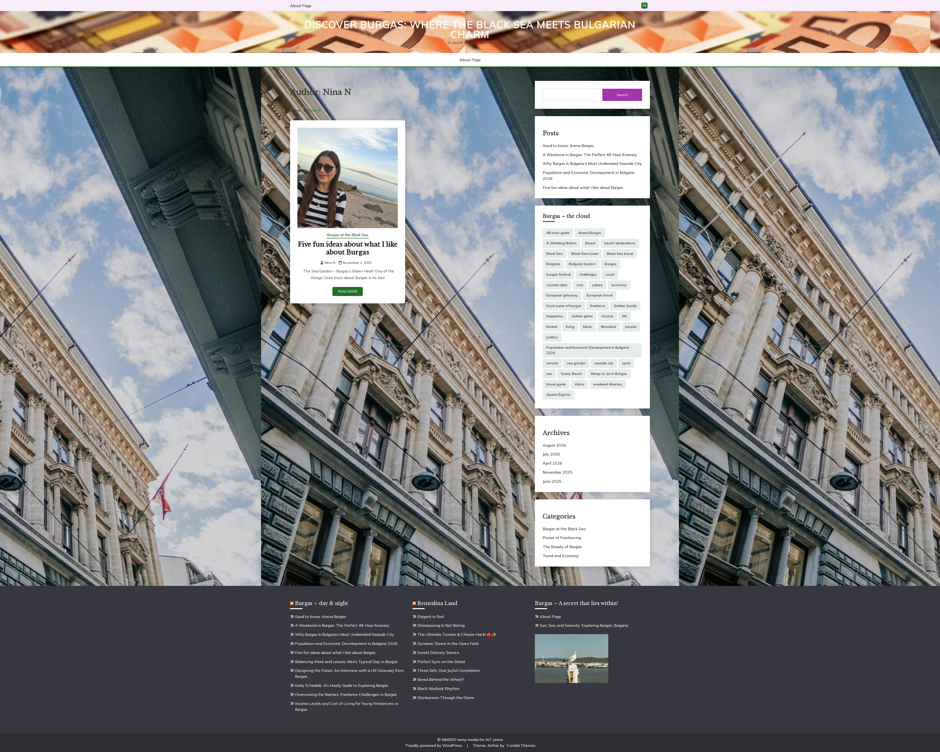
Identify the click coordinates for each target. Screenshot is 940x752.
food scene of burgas (563, 306)
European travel (600, 295)
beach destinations (619, 243)
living (570, 326)
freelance (597, 306)
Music (587, 326)
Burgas (610, 264)
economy (619, 285)
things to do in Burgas (609, 373)
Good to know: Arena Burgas (568, 145)
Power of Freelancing (562, 537)
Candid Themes (521, 745)
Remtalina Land (437, 603)
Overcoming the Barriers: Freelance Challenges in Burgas (346, 694)
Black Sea (554, 253)
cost (579, 285)
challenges (588, 274)
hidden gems (582, 316)
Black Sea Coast (584, 253)
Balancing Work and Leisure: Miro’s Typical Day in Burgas (346, 661)
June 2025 (552, 481)
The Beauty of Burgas (562, 546)
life (624, 316)
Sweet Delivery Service (438, 652)
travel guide (556, 384)
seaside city (603, 363)
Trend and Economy (561, 555)
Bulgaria (553, 264)
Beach (590, 243)
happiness (554, 316)
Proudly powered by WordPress (434, 745)
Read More (347, 291)
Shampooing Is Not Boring (441, 625)
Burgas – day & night (321, 603)
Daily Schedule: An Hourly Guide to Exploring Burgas (341, 685)
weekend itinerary (607, 384)
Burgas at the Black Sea (347, 235)
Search (622, 95)
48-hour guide (558, 233)
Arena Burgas (589, 233)
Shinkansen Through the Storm (445, 697)
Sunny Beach (571, 373)
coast (609, 274)
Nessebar (608, 326)
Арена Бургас (558, 394)
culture (597, 285)
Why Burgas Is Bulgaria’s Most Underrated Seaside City (592, 163)
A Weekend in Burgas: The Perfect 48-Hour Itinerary (590, 154)
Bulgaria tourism (582, 264)
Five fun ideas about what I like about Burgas (348, 248)
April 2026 (552, 463)
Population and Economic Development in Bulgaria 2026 (587, 350)
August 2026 (554, 445)
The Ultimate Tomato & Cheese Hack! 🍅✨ (456, 634)
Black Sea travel (620, 253)
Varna (579, 384)
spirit (626, 363)
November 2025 (557, 472)
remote (552, 363)
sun (549, 373)
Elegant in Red (430, 616)
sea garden (576, 363)
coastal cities (556, 285)
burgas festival (558, 274)
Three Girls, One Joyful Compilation (448, 670)
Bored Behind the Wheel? (440, 679)
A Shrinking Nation (561, 243)
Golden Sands (625, 306)
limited (551, 326)
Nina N (330, 262)
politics (552, 337)
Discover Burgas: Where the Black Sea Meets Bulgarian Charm (470, 29)
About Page (300, 5)
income (607, 316)
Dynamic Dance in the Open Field (447, 643)
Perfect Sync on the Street (441, 661)
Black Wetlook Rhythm (438, 688)
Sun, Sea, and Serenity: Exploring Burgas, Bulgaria (584, 625)
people (630, 326)
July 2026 (551, 454)
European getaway (562, 295)
